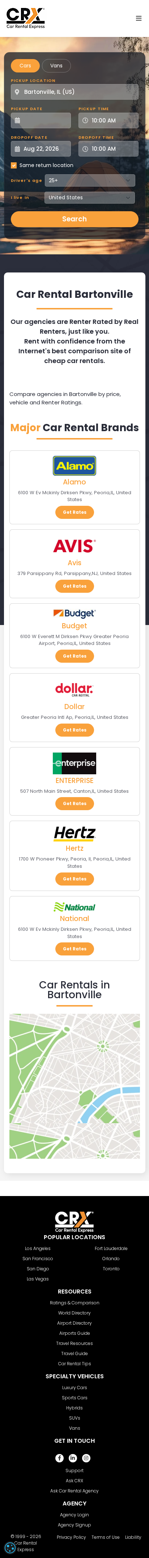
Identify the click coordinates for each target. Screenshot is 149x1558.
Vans (56, 65)
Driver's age (26, 180)
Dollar (74, 707)
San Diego (38, 1269)
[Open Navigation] (138, 18)
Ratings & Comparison (74, 1303)
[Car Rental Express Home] (25, 18)
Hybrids (74, 1408)
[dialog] (10, 1547)
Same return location (46, 165)
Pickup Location (33, 80)
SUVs (74, 1418)
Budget (74, 626)
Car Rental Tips (74, 1364)
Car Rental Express (25, 1546)
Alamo (74, 482)
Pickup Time (93, 109)
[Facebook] (59, 1458)
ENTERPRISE (75, 781)
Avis (74, 563)
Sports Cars (75, 1398)
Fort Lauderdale (111, 1248)
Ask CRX (74, 1481)
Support (74, 1470)
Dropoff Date (29, 137)
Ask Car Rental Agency (74, 1491)
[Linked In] (73, 1458)
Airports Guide (74, 1333)
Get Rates (74, 512)
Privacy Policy (71, 1537)
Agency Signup (74, 1525)
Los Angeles (38, 1248)
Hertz (75, 848)
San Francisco (37, 1258)
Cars (25, 65)
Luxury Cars (74, 1387)
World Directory (74, 1313)
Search (74, 219)
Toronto (111, 1269)
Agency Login (74, 1515)
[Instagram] (86, 1458)
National (74, 919)
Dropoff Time (96, 137)
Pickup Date (27, 109)
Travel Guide (74, 1353)
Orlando (111, 1258)
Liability (133, 1537)
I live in (20, 197)
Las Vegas (38, 1279)
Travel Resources (74, 1343)
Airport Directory (74, 1323)
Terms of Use (105, 1537)
